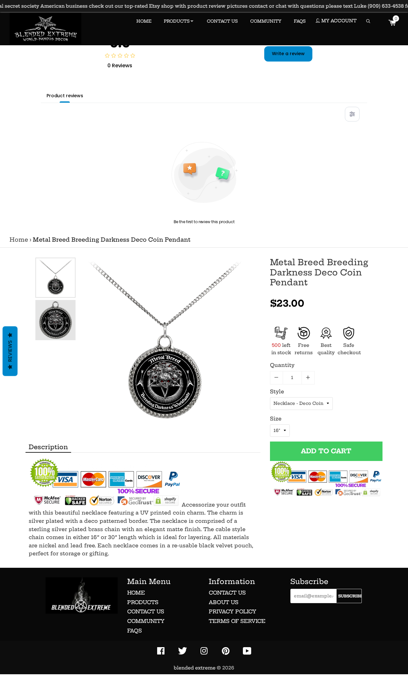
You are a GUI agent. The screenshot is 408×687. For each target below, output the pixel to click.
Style (277, 391)
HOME (143, 21)
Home (19, 239)
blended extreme (194, 668)
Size (275, 418)
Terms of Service (237, 621)
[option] (55, 277)
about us (223, 602)
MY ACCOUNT (338, 21)
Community (145, 621)
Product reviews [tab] (65, 95)
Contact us (145, 611)
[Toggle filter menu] (352, 114)
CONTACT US (222, 21)
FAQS (300, 21)
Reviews (10, 351)
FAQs (134, 630)
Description (48, 447)
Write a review (288, 53)
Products (142, 602)
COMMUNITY (265, 21)
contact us (227, 592)
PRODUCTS (177, 21)
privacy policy (232, 611)
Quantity (282, 365)
